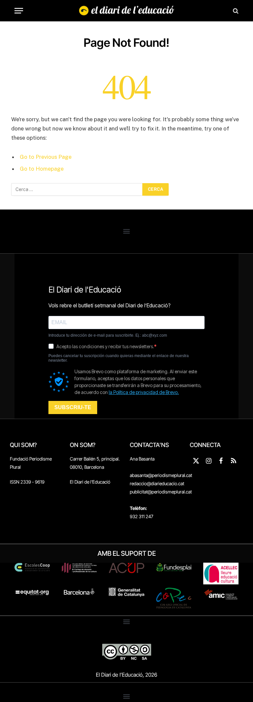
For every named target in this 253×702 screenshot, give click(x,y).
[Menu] (18, 10)
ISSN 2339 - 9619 (27, 482)
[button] (126, 231)
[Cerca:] (77, 189)
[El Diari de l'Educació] (126, 10)
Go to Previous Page (45, 157)
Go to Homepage (42, 168)
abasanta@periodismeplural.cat (161, 475)
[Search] (235, 10)
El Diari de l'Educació (90, 482)
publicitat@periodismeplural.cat (161, 491)
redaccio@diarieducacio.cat (157, 483)
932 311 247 (141, 516)
